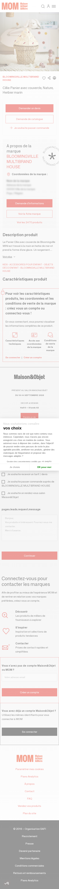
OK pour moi (44, 467)
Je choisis (15, 467)
